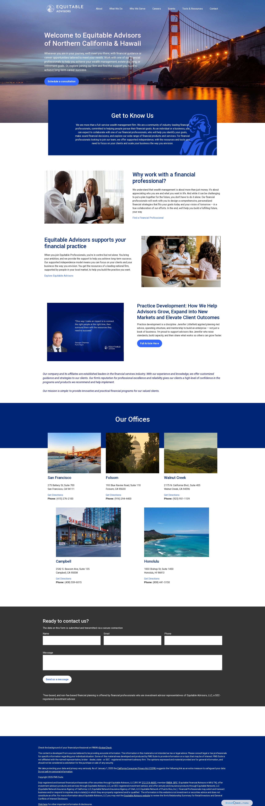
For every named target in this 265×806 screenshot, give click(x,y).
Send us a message (57, 679)
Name (46, 633)
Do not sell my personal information (55, 771)
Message (48, 652)
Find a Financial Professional (147, 217)
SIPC (175, 782)
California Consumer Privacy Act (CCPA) (136, 768)
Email (106, 633)
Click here (43, 804)
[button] (99, 8)
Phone (167, 633)
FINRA (169, 782)
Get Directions (55, 495)
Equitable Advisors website (137, 795)
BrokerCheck (105, 747)
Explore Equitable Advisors (58, 275)
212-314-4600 (149, 782)
